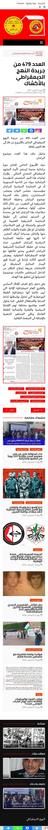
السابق (36, 410)
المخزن (20, 392)
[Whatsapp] (24, 131)
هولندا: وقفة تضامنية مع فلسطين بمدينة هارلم (27, 655)
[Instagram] (38, 131)
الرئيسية (41, 3)
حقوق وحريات (36, 449)
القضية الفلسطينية (34, 502)
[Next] (39, 738)
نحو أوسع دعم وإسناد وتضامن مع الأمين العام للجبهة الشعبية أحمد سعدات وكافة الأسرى (24, 509)
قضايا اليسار (36, 401)
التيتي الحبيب (15, 388)
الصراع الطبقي (35, 392)
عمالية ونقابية (22, 449)
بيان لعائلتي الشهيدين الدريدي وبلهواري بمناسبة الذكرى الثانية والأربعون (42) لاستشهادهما (25, 608)
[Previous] (8, 768)
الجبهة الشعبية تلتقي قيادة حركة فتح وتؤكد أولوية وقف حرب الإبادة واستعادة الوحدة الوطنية (26, 557)
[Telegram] (16, 131)
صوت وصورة (31, 3)
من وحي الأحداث (18, 401)
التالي (11, 410)
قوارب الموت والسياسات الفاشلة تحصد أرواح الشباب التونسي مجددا (27, 701)
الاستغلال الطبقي (34, 388)
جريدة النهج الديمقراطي (33, 92)
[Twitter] (9, 131)
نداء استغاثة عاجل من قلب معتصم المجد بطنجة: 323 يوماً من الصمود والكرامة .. (25, 456)
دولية (39, 694)
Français (20, 3)
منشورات (18, 92)
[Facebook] (31, 131)
